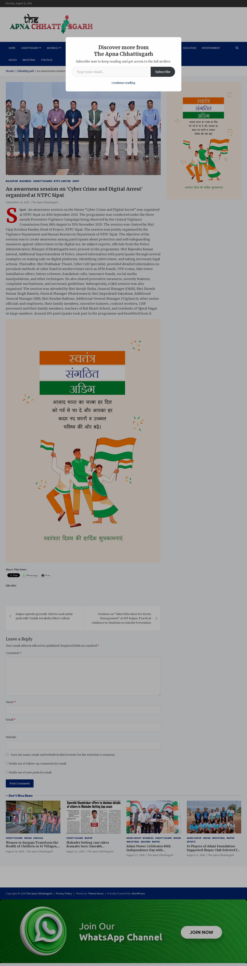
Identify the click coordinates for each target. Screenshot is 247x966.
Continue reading (123, 83)
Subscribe (162, 72)
